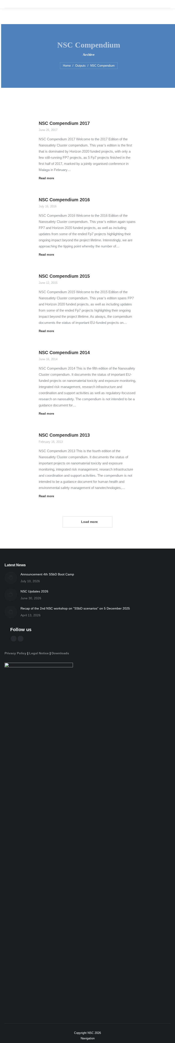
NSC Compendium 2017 (64, 123)
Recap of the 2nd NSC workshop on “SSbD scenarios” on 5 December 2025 (75, 608)
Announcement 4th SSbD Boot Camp (47, 574)
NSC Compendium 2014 (64, 352)
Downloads (60, 653)
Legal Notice (39, 653)
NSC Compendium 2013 (64, 435)
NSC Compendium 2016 (64, 199)
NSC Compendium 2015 (64, 276)
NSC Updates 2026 (34, 591)
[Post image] (11, 578)
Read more (46, 178)
